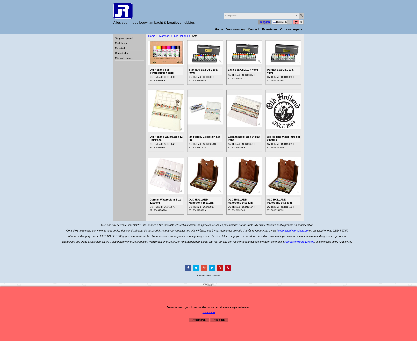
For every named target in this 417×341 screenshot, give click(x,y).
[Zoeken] (301, 16)
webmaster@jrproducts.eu (292, 230)
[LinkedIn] (212, 268)
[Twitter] (196, 268)
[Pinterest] (228, 268)
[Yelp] (220, 268)
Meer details (209, 312)
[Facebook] (188, 268)
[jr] (141, 11)
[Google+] (204, 268)
